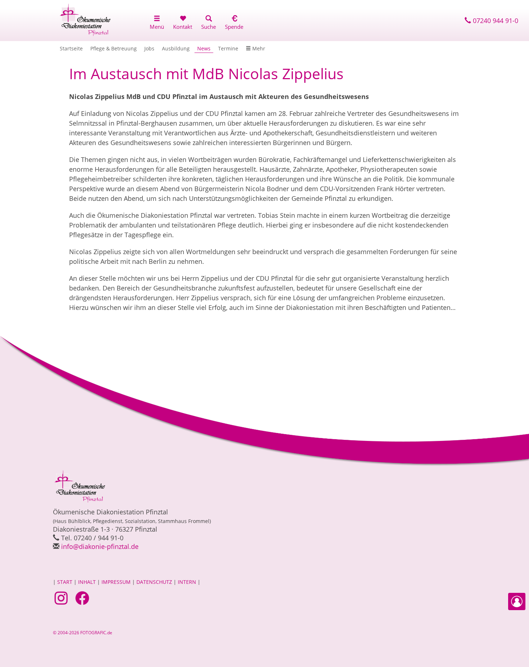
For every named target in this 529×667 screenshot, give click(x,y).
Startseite (71, 48)
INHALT (87, 582)
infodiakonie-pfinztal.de (100, 546)
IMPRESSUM (116, 582)
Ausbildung (176, 48)
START (64, 582)
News (204, 48)
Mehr (258, 48)
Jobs (149, 48)
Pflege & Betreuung (113, 48)
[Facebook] (83, 597)
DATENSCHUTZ (154, 582)
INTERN (187, 582)
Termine (228, 48)
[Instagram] (62, 597)
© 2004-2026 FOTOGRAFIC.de (82, 632)
